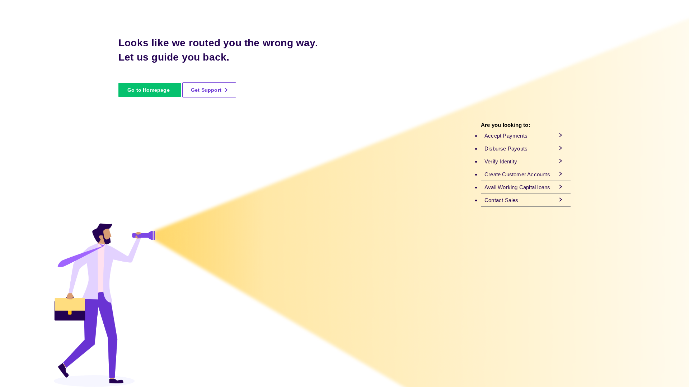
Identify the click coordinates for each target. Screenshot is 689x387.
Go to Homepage (148, 90)
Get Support (207, 90)
